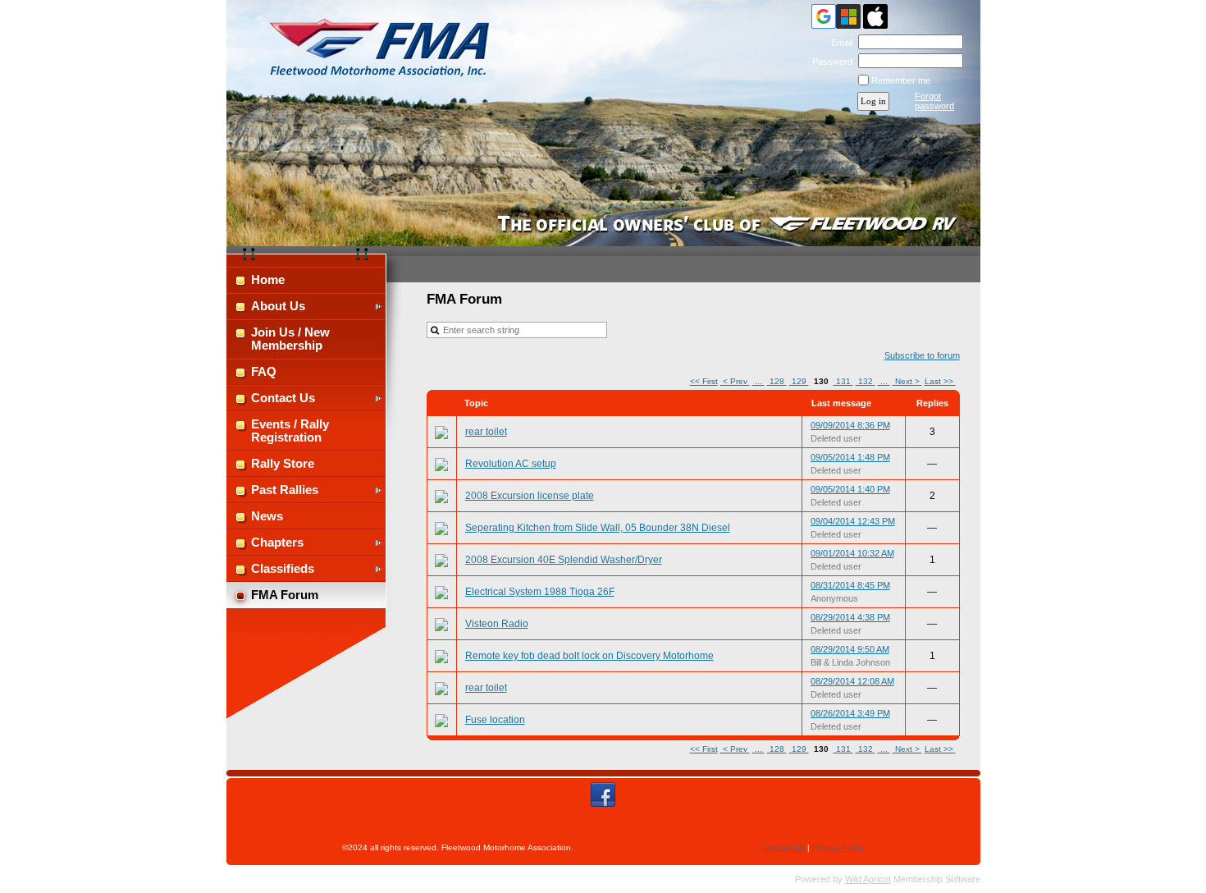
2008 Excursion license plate (529, 495)
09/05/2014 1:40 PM (850, 489)
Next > (907, 381)
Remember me (900, 80)
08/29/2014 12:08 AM (852, 681)
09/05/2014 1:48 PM (850, 457)
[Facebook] (603, 794)
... (758, 381)
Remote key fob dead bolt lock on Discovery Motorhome (589, 656)
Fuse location (495, 720)
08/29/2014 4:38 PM (850, 617)
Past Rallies (284, 490)
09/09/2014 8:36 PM (850, 425)
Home (268, 279)
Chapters (277, 542)
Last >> (940, 381)
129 (799, 381)
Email (838, 43)
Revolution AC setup (510, 463)
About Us (278, 306)
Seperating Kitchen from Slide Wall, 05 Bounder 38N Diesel (597, 528)
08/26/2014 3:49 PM (850, 713)
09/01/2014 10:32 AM (852, 553)
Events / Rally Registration (290, 431)
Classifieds (282, 568)
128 (777, 381)
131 (843, 381)
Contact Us (283, 398)
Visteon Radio (496, 624)
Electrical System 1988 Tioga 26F (539, 592)
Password (829, 61)
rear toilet (486, 431)
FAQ (263, 371)
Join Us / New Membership (290, 339)
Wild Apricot (868, 879)
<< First (704, 381)
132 (865, 381)
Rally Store (282, 463)
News (267, 516)
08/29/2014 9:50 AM (850, 649)
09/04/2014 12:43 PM (853, 521)
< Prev (735, 381)
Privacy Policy (838, 847)
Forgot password (934, 101)
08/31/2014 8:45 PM (850, 585)
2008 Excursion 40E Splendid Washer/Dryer (563, 560)
